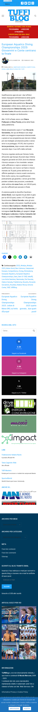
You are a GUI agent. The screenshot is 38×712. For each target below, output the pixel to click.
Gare (7, 69)
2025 (18, 266)
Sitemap (5, 557)
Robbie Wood (22, 285)
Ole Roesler (28, 279)
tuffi (8, 287)
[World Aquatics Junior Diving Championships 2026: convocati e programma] (27, 633)
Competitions (30, 67)
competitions (13, 271)
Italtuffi (30, 277)
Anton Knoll (10, 268)
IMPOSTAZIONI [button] (14, 708)
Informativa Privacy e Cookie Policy (15, 692)
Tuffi (22, 69)
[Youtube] (29, 3)
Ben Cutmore (20, 268)
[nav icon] (3, 16)
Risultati (18, 69)
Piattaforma (17, 282)
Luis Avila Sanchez (9, 279)
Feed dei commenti (9, 553)
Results (12, 69)
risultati (13, 285)
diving (21, 271)
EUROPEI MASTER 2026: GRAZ (19, 34)
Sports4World (7, 478)
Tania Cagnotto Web (9, 463)
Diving (4, 69)
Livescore (25, 29)
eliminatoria (28, 271)
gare (15, 277)
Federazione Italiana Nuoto (12, 455)
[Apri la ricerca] (35, 16)
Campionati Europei (19, 67)
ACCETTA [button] (27, 708)
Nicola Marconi (14, 60)
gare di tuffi (22, 277)
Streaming (19, 32)
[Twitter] (25, 3)
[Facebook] (22, 3)
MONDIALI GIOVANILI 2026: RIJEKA (19, 26)
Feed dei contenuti (8, 549)
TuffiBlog (14, 287)
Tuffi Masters (6, 471)
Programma (14, 29)
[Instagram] (32, 3)
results (25, 282)
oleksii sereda (7, 282)
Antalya (23, 266)
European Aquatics (8, 274)
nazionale (20, 279)
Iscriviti (7, 586)
